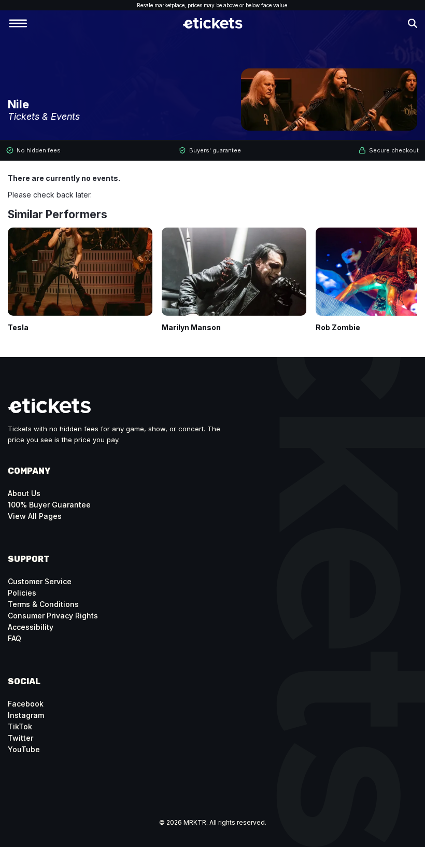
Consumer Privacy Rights (53, 615)
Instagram (26, 715)
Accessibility (30, 627)
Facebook (26, 703)
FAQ (14, 638)
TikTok (20, 726)
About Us (24, 493)
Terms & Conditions (43, 604)
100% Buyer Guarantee (49, 504)
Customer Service (40, 581)
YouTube (24, 749)
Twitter (20, 737)
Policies (22, 592)
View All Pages (35, 516)
